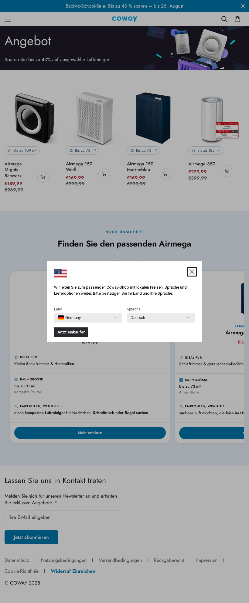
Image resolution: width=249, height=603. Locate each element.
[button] (192, 272)
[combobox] (69, 318)
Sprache (134, 309)
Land (58, 309)
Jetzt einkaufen (70, 332)
